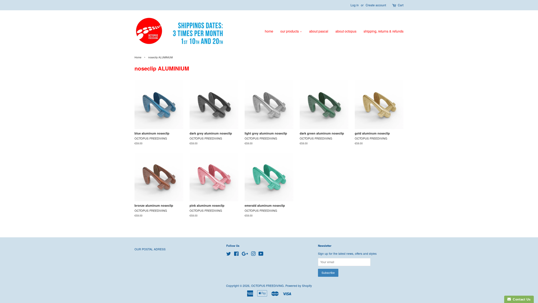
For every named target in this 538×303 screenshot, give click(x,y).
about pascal (318, 31)
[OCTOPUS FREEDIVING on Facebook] (236, 254)
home (269, 31)
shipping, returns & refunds (384, 31)
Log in (355, 5)
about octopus (345, 31)
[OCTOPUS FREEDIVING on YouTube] (260, 254)
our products (290, 31)
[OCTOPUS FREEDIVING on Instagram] (253, 254)
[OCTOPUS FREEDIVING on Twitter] (228, 254)
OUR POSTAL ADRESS (150, 249)
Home (137, 57)
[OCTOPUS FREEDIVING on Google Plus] (245, 254)
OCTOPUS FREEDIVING (267, 285)
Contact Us (521, 299)
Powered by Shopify (298, 285)
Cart (401, 5)
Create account (376, 5)
